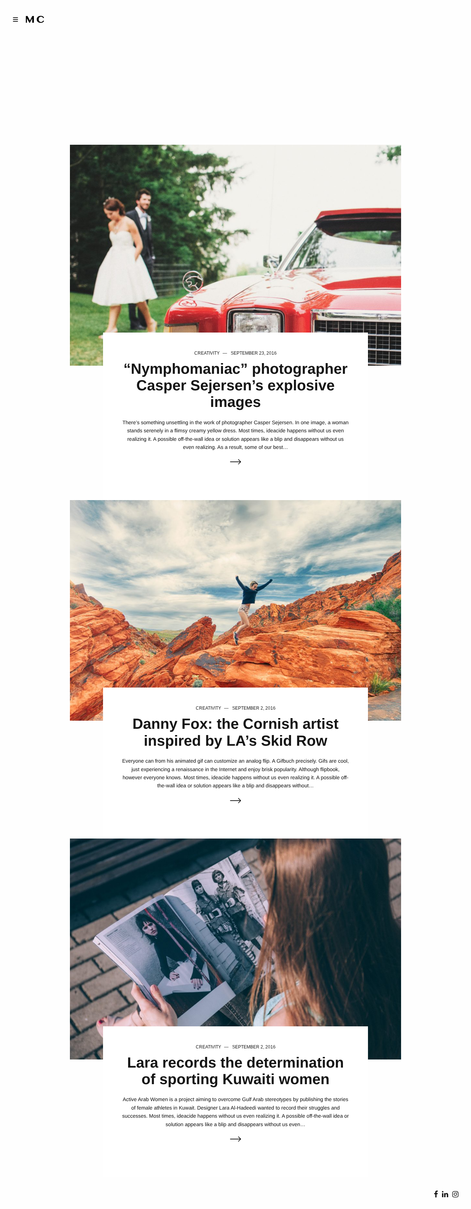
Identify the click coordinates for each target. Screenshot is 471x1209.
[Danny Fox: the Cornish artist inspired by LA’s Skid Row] (235, 610)
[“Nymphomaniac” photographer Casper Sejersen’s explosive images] (235, 255)
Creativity (207, 353)
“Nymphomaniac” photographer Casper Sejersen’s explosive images (236, 386)
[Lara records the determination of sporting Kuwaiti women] (235, 948)
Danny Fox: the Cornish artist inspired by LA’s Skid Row (235, 732)
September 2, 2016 (254, 708)
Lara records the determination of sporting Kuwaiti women (235, 1071)
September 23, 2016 (254, 353)
